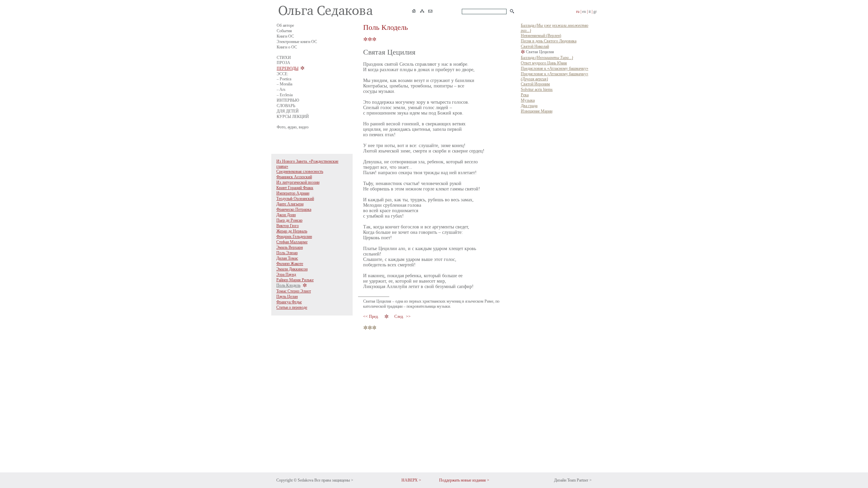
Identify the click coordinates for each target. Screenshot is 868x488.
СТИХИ (284, 57)
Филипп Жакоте (289, 263)
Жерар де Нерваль (291, 231)
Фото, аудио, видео (293, 127)
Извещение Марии (536, 111)
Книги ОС (285, 36)
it (590, 11)
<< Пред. (371, 316)
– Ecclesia (285, 95)
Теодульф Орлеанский (295, 198)
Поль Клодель (288, 285)
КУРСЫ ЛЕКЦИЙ (293, 116)
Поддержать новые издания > (464, 480)
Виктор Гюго (287, 225)
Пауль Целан (287, 296)
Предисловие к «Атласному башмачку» (554, 68)
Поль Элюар (287, 252)
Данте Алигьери (289, 204)
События (284, 30)
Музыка (528, 100)
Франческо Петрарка (293, 209)
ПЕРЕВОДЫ (287, 68)
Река (525, 95)
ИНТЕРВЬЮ (288, 100)
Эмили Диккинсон (292, 269)
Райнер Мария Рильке (295, 280)
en (584, 11)
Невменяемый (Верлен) (541, 35)
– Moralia (284, 84)
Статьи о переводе (291, 307)
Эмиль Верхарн (289, 247)
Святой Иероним (535, 84)
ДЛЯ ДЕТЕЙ (288, 111)
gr (595, 11)
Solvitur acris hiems (537, 89)
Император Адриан (292, 193)
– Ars (281, 89)
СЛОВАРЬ (286, 105)
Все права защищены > (333, 480)
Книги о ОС (287, 47)
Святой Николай (535, 46)
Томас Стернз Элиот (293, 291)
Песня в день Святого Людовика (548, 41)
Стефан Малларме (292, 242)
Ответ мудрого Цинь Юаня (544, 63)
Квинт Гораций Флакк (294, 187)
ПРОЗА (283, 62)
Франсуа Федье (289, 302)
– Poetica (284, 79)
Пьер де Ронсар (289, 220)
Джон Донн (286, 214)
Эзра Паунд (286, 274)
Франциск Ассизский (294, 177)
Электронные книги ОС (297, 41)
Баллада (547, 57)
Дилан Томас (287, 258)
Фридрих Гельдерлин (294, 236)
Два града (529, 105)
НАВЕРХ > (411, 480)
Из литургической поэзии (297, 182)
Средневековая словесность (299, 171)
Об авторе (285, 25)
